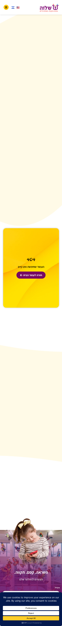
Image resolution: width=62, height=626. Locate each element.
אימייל (57, 587)
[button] (6, 7)
